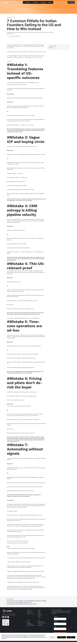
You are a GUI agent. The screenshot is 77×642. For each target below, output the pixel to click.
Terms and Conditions (42, 622)
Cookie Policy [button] (25, 637)
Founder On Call (30, 611)
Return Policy (40, 625)
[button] (28, 2)
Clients (39, 613)
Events (50, 2)
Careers (39, 612)
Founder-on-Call (29, 524)
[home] (5, 2)
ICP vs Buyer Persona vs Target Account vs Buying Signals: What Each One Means (26, 600)
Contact (39, 617)
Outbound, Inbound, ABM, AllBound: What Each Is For (19, 602)
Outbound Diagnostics (31, 625)
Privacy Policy (40, 621)
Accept (71, 637)
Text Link (51, 47)
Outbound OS (29, 612)
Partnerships (40, 614)
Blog (28, 621)
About (39, 610)
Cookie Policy (40, 624)
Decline (61, 637)
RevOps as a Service (31, 613)
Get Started (71, 2)
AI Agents (28, 622)
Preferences (52, 637)
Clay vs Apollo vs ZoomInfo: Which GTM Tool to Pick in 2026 (21, 604)
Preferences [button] (4, 638)
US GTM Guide (29, 624)
